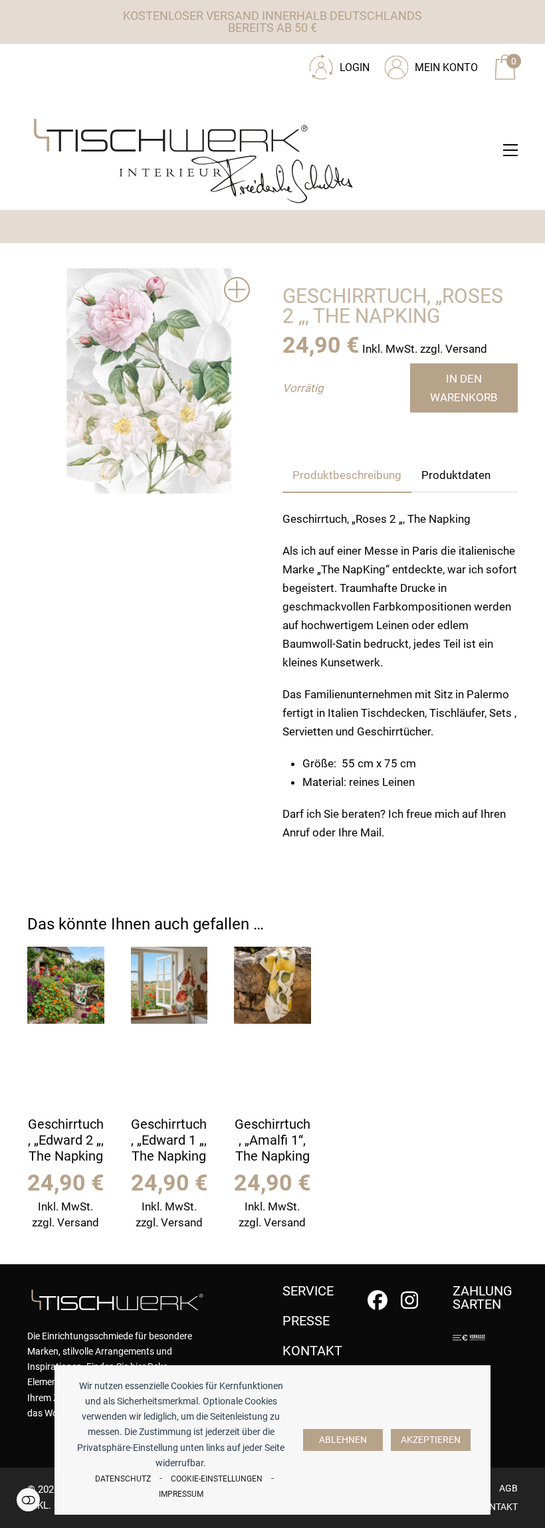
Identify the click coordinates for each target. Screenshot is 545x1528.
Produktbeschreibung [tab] (346, 475)
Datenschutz (123, 1478)
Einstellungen (28, 1499)
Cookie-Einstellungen (217, 1478)
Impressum (181, 1494)
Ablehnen (343, 1440)
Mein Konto (446, 67)
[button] (510, 150)
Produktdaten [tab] (455, 475)
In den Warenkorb (464, 388)
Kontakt (497, 1506)
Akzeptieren (431, 1440)
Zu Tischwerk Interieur (117, 62)
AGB (508, 1488)
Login (355, 67)
